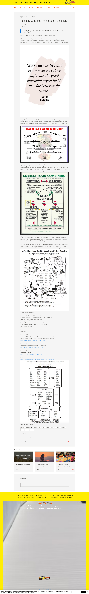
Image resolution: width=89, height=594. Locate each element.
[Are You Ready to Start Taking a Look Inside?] (44, 457)
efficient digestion (37, 427)
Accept (83, 591)
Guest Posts (56, 8)
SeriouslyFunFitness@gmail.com (45, 589)
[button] (73, 7)
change (22, 427)
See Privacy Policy (34, 592)
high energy (63, 427)
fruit (48, 427)
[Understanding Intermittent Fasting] (23, 457)
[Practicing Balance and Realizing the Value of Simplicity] (65, 457)
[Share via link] (30, 437)
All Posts (16, 8)
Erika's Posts (31, 8)
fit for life (57, 427)
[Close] (87, 592)
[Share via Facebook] (21, 437)
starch (52, 427)
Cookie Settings (76, 591)
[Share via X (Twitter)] (24, 437)
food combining (29, 427)
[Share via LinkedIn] (27, 437)
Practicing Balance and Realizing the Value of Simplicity (64, 465)
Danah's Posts (23, 8)
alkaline (27, 430)
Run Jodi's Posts (48, 8)
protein (43, 427)
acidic (22, 430)
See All (74, 449)
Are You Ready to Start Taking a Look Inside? (44, 465)
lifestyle (31, 430)
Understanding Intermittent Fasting (23, 465)
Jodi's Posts (39, 8)
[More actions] (68, 17)
